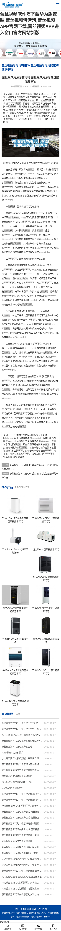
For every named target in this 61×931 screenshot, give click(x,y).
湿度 (15, 252)
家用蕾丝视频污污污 (18, 376)
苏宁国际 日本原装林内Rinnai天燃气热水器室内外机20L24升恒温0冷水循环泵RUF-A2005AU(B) (22, 734)
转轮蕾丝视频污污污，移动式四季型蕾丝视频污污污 (22, 858)
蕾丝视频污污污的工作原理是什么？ (22, 799)
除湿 (23, 173)
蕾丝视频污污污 (40, 178)
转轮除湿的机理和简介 (12, 752)
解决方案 (23, 929)
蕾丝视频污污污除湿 (35, 315)
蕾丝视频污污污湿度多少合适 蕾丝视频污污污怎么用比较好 (22, 817)
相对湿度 (34, 252)
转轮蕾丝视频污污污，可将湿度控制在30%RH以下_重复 (22, 888)
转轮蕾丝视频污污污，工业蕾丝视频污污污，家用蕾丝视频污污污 (22, 864)
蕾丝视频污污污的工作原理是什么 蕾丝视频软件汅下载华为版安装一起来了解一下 (22, 870)
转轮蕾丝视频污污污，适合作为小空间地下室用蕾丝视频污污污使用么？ (22, 805)
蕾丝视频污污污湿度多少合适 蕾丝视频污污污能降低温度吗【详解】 (22, 811)
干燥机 (48, 212)
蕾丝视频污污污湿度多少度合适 (17, 746)
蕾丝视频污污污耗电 (35, 310)
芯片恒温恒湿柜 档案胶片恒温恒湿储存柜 (22, 876)
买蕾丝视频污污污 (41, 404)
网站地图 (4, 921)
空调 (39, 221)
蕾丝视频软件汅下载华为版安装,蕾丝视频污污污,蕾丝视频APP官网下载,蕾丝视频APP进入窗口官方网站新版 (29, 23)
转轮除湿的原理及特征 (12, 787)
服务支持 (38, 929)
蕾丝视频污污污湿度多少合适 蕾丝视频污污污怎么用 (22, 829)
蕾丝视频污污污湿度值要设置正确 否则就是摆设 (22, 847)
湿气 (45, 173)
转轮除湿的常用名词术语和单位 (17, 776)
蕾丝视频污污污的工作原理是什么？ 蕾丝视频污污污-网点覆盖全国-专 (22, 823)
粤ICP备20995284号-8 (41, 916)
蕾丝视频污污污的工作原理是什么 (18, 841)
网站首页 (7, 929)
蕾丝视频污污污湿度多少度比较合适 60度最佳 (22, 740)
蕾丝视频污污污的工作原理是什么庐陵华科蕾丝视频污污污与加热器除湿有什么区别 (22, 835)
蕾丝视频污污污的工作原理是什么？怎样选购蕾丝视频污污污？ (22, 793)
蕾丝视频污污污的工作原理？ (20, 722)
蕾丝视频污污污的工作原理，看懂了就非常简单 (22, 728)
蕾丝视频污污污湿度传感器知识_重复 (20, 852)
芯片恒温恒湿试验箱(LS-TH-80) (17, 781)
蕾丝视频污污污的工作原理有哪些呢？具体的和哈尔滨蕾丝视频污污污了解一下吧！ (22, 770)
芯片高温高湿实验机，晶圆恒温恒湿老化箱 (22, 758)
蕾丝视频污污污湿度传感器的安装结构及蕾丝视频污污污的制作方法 (22, 894)
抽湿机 (31, 212)
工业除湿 (12, 273)
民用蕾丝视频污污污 (42, 217)
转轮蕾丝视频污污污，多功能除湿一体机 (22, 882)
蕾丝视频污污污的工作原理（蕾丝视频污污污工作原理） (22, 764)
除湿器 (5, 217)
